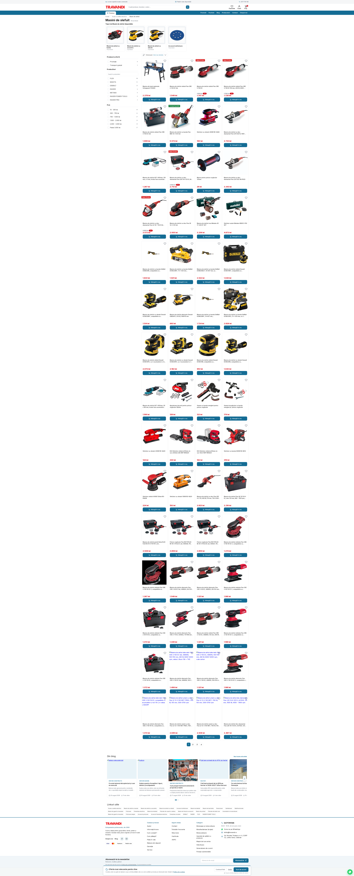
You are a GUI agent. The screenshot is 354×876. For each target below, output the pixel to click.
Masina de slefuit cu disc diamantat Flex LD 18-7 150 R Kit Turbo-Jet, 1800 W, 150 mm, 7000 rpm (153, 224)
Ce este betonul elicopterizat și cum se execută (122, 784)
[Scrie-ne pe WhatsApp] (350, 872)
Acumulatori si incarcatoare (230, 811)
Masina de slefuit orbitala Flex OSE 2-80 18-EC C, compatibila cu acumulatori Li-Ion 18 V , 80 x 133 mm (235, 588)
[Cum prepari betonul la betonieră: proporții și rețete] (183, 770)
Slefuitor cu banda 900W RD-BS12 (235, 451)
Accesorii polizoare (143, 814)
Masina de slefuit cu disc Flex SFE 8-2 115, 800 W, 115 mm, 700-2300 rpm (208, 497)
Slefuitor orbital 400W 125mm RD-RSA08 (153, 497)
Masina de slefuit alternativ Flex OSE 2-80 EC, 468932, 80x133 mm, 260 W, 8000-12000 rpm (208, 588)
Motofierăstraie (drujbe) (204, 829)
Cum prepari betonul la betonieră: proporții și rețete (182, 787)
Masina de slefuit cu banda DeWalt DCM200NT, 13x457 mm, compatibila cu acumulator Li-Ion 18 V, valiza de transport (208, 315)
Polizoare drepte (130, 814)
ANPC (174, 840)
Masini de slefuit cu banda (131, 808)
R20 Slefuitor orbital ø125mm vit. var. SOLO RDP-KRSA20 (207, 452)
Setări (230, 869)
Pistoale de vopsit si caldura (167, 811)
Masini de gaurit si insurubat (115, 811)
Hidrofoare (200, 845)
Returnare (175, 833)
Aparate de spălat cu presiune (203, 837)
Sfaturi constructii (115, 781)
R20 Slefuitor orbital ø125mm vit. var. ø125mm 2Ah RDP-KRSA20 (180, 452)
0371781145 (229, 823)
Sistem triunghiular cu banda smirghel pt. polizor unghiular (233, 406)
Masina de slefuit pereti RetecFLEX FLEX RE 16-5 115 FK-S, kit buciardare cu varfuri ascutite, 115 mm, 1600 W (154, 543)
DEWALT (185, 814)
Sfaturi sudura (144, 781)
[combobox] (158, 7)
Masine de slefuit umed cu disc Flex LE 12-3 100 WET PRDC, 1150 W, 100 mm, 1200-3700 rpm (181, 725)
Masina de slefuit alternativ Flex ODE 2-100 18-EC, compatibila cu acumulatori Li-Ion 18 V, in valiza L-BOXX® (154, 725)
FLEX (198, 814)
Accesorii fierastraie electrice (159, 814)
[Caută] (187, 7)
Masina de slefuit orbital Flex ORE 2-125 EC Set (181, 87)
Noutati (203, 781)
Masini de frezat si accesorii (185, 811)
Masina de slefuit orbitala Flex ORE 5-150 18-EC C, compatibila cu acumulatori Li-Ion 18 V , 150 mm (235, 543)
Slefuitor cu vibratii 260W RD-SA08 (208, 132)
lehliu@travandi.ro (230, 832)
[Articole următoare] (244, 778)
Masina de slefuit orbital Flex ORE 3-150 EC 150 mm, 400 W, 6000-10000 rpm (235, 87)
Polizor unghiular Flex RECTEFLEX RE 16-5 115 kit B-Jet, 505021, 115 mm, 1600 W (207, 543)
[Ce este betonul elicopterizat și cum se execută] (122, 769)
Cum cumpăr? (152, 833)
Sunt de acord (241, 869)
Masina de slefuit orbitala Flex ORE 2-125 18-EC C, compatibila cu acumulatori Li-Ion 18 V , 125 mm (235, 634)
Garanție (150, 846)
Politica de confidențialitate (129, 864)
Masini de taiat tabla (208, 808)
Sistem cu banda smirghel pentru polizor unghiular (207, 406)
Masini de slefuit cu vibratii (166, 808)
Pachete (211, 12)
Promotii (203, 12)
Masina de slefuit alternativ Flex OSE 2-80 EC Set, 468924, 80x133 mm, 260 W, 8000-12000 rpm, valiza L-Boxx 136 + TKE (181, 588)
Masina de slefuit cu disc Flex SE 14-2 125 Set (180, 224)
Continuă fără (220, 869)
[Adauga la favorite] (164, 60)
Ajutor (149, 826)
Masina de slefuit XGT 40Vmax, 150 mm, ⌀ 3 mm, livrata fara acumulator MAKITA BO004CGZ (154, 178)
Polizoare (128, 811)
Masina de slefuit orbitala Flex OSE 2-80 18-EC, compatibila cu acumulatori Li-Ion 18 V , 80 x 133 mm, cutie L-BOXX (154, 634)
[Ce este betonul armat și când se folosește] (244, 769)
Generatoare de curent (204, 848)
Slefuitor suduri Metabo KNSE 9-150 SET (235, 224)
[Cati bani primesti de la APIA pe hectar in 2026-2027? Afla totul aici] (213, 769)
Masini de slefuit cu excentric (149, 808)
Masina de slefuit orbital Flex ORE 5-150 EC (208, 87)
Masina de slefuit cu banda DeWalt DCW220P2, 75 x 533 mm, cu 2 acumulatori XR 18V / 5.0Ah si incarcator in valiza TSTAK (235, 315)
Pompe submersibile (203, 852)
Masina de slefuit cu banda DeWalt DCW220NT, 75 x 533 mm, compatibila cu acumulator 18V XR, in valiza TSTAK (181, 270)
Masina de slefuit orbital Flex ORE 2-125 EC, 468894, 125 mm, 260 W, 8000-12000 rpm (208, 634)
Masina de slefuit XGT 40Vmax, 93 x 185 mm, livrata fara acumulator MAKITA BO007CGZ (154, 406)
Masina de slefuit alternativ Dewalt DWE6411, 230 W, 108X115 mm (181, 315)
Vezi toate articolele (240, 756)
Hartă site (175, 836)
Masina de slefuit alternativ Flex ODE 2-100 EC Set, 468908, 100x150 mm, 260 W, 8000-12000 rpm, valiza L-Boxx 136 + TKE (181, 679)
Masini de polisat (200, 811)
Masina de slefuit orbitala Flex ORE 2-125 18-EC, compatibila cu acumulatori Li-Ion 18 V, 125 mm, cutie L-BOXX (154, 679)
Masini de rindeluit (152, 811)
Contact (235, 12)
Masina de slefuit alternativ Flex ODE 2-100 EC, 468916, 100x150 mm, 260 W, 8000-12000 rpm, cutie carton (208, 679)
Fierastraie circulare (175, 814)
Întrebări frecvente (178, 829)
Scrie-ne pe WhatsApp (232, 829)
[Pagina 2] (178, 800)
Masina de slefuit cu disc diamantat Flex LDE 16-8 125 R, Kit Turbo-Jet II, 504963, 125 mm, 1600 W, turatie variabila (181, 178)
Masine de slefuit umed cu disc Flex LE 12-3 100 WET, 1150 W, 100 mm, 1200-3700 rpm (207, 725)
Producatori (226, 12)
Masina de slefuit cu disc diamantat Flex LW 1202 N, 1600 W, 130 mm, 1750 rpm (235, 133)
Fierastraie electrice (139, 811)
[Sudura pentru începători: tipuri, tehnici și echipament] (152, 769)
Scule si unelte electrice (119, 16)
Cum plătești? (151, 836)
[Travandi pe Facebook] (122, 839)
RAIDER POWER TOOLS (209, 814)
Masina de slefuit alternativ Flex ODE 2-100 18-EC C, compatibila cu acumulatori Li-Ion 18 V (235, 679)
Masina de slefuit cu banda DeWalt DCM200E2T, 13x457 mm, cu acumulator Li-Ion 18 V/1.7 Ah (208, 270)
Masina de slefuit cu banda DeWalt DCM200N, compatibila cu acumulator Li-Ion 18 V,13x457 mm (154, 270)
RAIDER (193, 814)
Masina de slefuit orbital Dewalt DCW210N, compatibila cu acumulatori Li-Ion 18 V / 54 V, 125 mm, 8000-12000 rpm (208, 361)
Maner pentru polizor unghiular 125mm (207, 178)
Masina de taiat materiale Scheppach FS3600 (151, 87)
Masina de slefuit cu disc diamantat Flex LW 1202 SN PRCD (234, 178)
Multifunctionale (239, 808)
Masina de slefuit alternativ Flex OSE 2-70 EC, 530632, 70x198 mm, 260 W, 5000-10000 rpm (181, 634)
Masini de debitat (195, 808)
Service (149, 850)
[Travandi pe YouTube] (126, 839)
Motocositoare (201, 833)
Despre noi (243, 12)
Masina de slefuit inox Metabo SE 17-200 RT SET (208, 224)
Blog (218, 12)
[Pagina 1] (176, 800)
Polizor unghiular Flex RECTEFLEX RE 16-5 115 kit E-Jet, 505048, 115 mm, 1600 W (180, 543)
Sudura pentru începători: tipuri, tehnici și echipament (151, 784)
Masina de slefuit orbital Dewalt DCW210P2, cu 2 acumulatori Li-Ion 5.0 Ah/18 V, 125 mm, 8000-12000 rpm (154, 361)
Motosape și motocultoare (205, 826)
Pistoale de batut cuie (214, 811)
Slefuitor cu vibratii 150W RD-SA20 (181, 496)
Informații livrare (153, 829)
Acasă (107, 16)
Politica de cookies (179, 872)
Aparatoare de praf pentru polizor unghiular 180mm (180, 406)
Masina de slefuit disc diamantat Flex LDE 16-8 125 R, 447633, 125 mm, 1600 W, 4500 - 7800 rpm (234, 725)
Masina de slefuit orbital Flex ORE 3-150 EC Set (153, 133)
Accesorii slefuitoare (182, 808)
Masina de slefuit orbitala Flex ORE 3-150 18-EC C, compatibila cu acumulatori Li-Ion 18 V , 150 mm (154, 588)
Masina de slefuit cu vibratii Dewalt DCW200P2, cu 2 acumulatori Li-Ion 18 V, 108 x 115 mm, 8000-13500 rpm (181, 361)
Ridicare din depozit (154, 843)
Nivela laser (219, 808)
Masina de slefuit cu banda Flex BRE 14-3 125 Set (180, 133)
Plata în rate (151, 840)
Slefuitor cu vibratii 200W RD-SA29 (154, 451)
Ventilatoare (228, 808)
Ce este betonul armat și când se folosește (243, 784)
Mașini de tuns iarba (203, 841)
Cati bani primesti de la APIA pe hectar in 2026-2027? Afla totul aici (214, 784)
